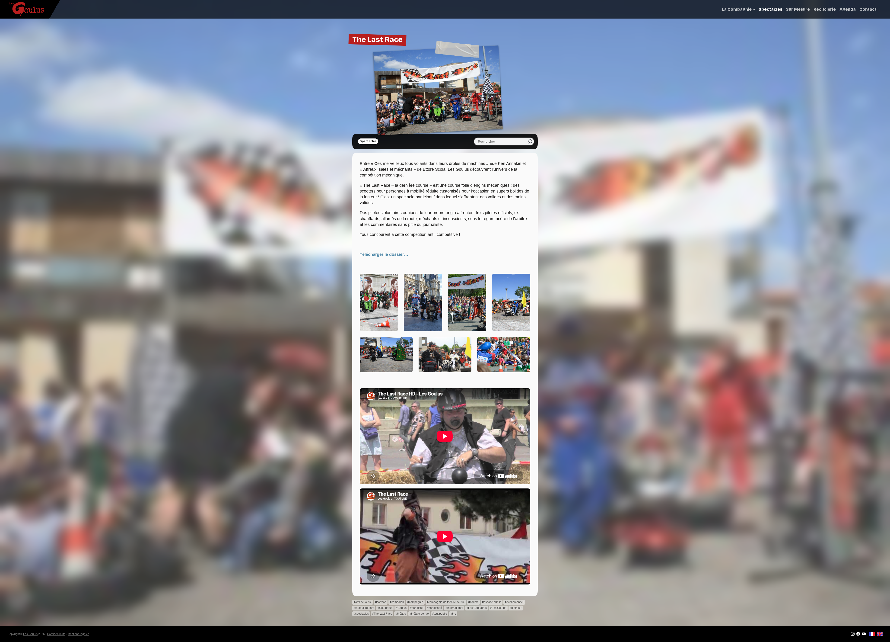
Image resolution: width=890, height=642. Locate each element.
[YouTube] (864, 634)
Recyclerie (825, 9)
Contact (868, 9)
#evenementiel (514, 602)
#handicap (416, 608)
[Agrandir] (390, 281)
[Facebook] (858, 634)
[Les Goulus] (23, 9)
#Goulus (401, 608)
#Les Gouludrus (477, 608)
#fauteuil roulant (364, 608)
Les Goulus (30, 634)
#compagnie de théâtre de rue (446, 602)
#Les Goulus (498, 608)
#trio (453, 613)
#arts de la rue (363, 602)
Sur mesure (798, 9)
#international (454, 608)
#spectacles (361, 613)
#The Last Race (382, 613)
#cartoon (380, 602)
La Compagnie (737, 9)
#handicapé (434, 608)
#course (473, 602)
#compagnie (415, 602)
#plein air (515, 608)
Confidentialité (56, 634)
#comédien (397, 602)
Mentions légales (78, 634)
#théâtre (401, 613)
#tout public (439, 613)
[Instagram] (853, 634)
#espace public (491, 602)
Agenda (847, 9)
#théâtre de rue (419, 613)
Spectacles (770, 9)
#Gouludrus (385, 608)
